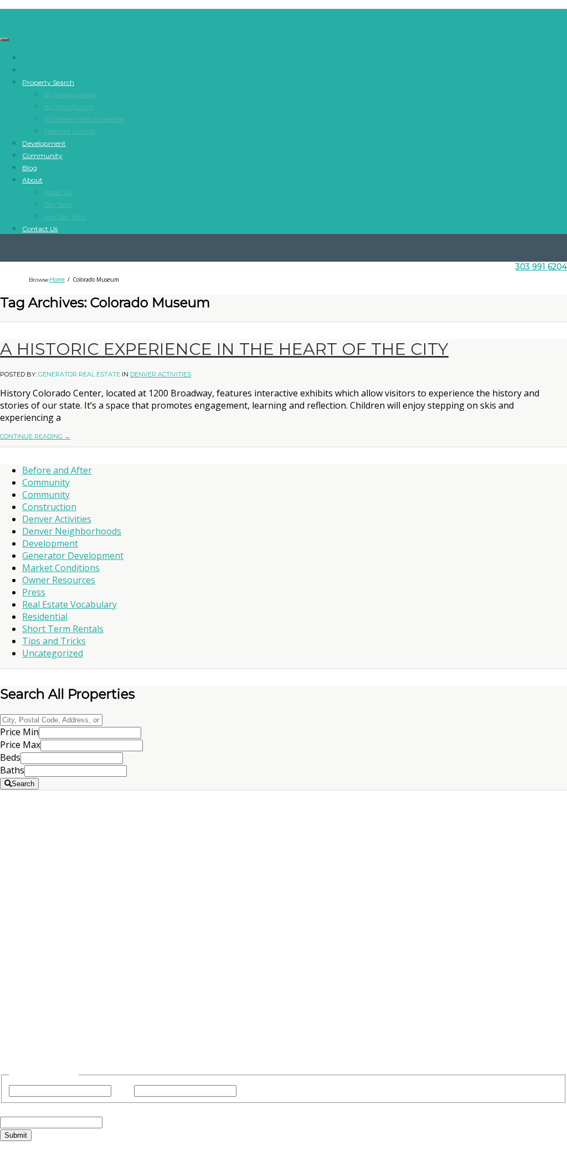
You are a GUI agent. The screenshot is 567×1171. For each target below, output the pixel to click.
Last (247, 1090)
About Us (57, 192)
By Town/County (69, 107)
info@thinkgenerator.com (283, 994)
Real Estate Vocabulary (69, 604)
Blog (29, 168)
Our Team (58, 204)
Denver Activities (160, 374)
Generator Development (72, 555)
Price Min (19, 732)
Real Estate (284, 840)
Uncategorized (52, 653)
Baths (12, 770)
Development (44, 143)
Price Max (20, 745)
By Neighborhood (70, 95)
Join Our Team (65, 217)
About (32, 180)
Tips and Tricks (54, 641)
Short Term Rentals (63, 629)
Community (42, 155)
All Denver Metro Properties (84, 119)
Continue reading (35, 436)
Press (33, 592)
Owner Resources (58, 580)
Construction (49, 507)
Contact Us (40, 229)
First (123, 1090)
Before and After (57, 470)
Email (32, 1109)
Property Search (48, 82)
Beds (10, 757)
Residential (45, 616)
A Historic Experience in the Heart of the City (224, 349)
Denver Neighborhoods (71, 531)
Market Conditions (61, 568)
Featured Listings (69, 131)
